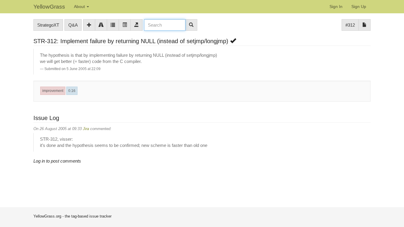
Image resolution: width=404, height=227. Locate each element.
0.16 (71, 91)
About (80, 6)
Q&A (73, 24)
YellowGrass (49, 7)
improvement (52, 91)
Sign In (335, 6)
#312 (350, 24)
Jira (86, 129)
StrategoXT (48, 24)
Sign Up (358, 6)
